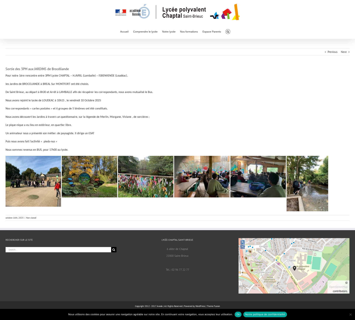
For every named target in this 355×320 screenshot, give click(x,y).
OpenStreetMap (338, 287)
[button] (228, 31)
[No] (350, 314)
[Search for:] (58, 249)
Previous (332, 52)
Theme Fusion (213, 306)
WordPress (200, 306)
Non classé (31, 217)
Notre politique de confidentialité (265, 314)
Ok (238, 314)
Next (344, 52)
